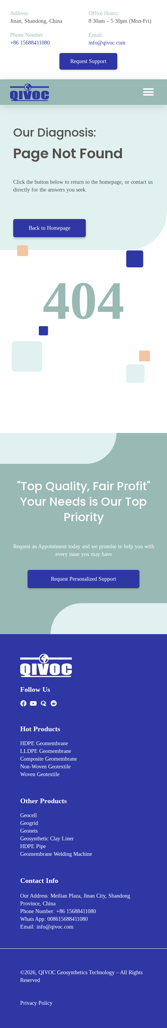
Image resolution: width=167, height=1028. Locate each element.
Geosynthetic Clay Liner (47, 839)
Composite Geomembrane (48, 759)
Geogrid (29, 823)
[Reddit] (53, 703)
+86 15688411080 (30, 43)
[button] (148, 92)
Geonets (29, 831)
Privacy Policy (36, 1003)
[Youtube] (33, 703)
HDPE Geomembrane (44, 743)
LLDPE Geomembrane (45, 751)
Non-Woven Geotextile (45, 767)
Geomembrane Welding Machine (56, 854)
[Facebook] (23, 703)
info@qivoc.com (107, 43)
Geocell (28, 815)
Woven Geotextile (39, 774)
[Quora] (43, 703)
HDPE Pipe (33, 846)
